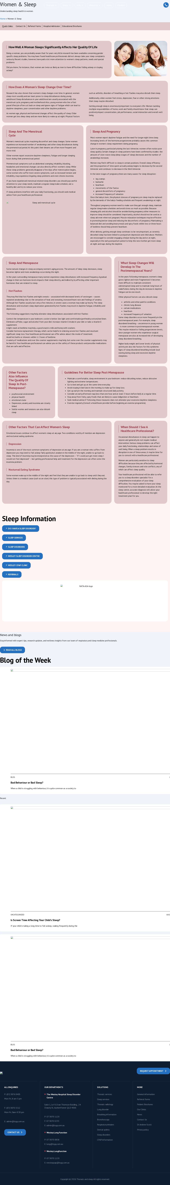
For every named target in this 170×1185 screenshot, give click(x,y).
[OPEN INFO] (82, 5)
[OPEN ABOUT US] (99, 5)
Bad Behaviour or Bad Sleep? (27, 782)
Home (2, 18)
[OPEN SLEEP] (70, 5)
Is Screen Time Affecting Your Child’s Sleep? (35, 920)
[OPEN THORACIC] (56, 5)
